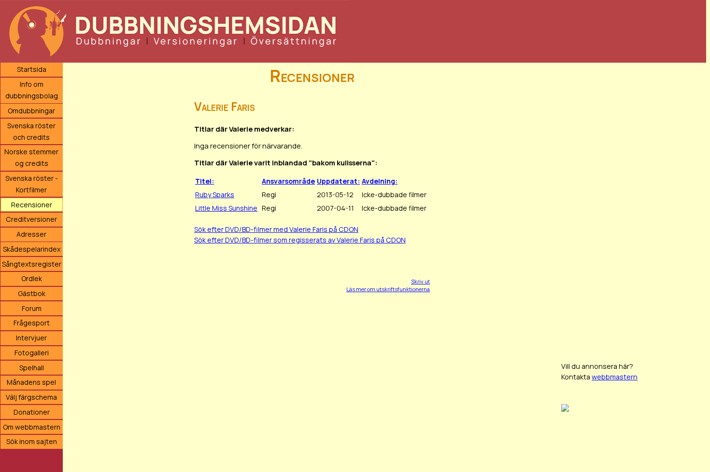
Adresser (31, 234)
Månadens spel (31, 382)
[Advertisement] (633, 207)
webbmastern (615, 376)
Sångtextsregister (31, 264)
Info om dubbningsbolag (31, 90)
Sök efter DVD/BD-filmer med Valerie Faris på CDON (276, 229)
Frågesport (32, 322)
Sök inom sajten (31, 441)
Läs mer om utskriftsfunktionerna (388, 289)
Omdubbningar (31, 110)
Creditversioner (31, 219)
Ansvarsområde (288, 181)
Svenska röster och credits (31, 131)
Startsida (31, 69)
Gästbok (31, 293)
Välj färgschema (31, 397)
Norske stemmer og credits (31, 157)
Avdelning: (380, 181)
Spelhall (31, 367)
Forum (32, 308)
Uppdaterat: (338, 181)
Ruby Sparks (214, 194)
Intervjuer (31, 337)
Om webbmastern (31, 427)
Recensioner (31, 204)
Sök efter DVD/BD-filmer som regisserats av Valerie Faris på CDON (300, 239)
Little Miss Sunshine (226, 208)
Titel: (204, 181)
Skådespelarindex (31, 249)
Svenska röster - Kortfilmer (31, 184)
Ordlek (31, 278)
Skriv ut (420, 281)
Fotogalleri (31, 352)
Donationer (32, 412)
